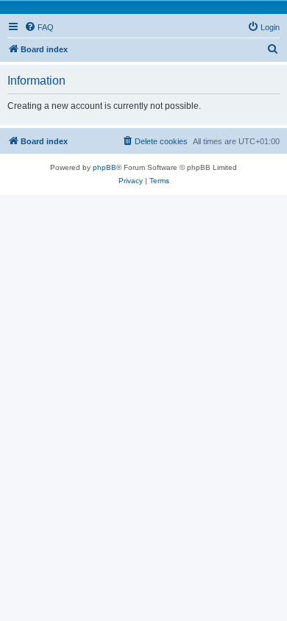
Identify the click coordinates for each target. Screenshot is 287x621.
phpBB (104, 167)
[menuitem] (39, 27)
